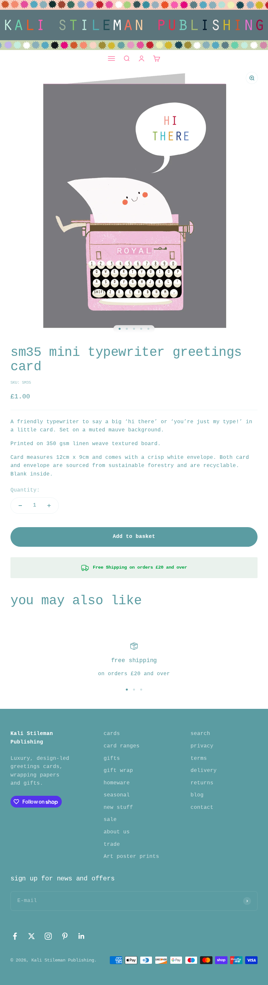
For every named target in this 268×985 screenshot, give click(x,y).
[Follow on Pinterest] (64, 936)
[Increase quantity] (49, 505)
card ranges (122, 746)
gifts (112, 758)
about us (117, 832)
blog (197, 795)
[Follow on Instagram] (48, 936)
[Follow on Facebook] (14, 936)
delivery (204, 771)
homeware (117, 783)
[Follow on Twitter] (31, 936)
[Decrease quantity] (20, 505)
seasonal (117, 795)
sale (110, 820)
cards (112, 734)
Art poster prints (131, 857)
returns (202, 783)
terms (199, 758)
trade (112, 844)
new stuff (118, 807)
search (200, 734)
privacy (202, 746)
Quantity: (25, 490)
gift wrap (118, 771)
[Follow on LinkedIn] (81, 936)
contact (202, 807)
